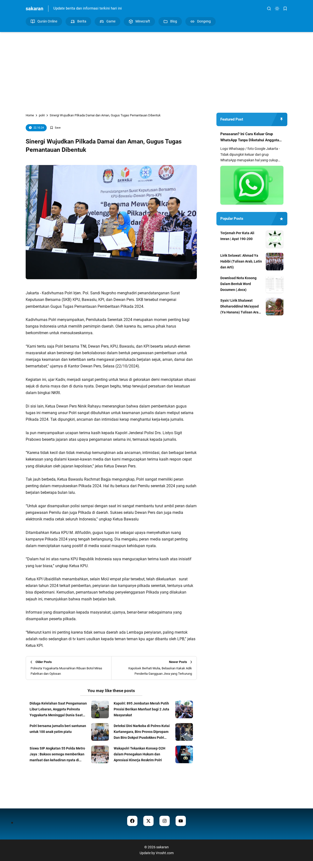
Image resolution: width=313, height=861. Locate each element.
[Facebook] (132, 821)
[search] (269, 8)
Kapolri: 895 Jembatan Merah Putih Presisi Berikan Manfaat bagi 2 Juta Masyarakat (141, 709)
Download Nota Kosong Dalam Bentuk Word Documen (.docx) (238, 284)
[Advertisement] (156, 68)
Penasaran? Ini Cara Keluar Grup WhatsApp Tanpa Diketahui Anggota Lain (249, 138)
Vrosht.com (165, 853)
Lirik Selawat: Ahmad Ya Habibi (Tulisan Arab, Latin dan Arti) (241, 261)
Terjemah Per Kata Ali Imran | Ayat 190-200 (237, 236)
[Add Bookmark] (55, 127)
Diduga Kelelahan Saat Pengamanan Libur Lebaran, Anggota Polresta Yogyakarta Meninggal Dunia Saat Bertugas (58, 709)
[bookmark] (285, 8)
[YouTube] (181, 821)
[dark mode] (277, 8)
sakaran (34, 8)
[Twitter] (148, 821)
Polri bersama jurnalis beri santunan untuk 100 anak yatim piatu (58, 729)
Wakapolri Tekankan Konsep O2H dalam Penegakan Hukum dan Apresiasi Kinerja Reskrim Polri (139, 754)
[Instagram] (164, 821)
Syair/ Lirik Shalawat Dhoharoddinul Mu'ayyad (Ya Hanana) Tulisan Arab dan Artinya (240, 306)
